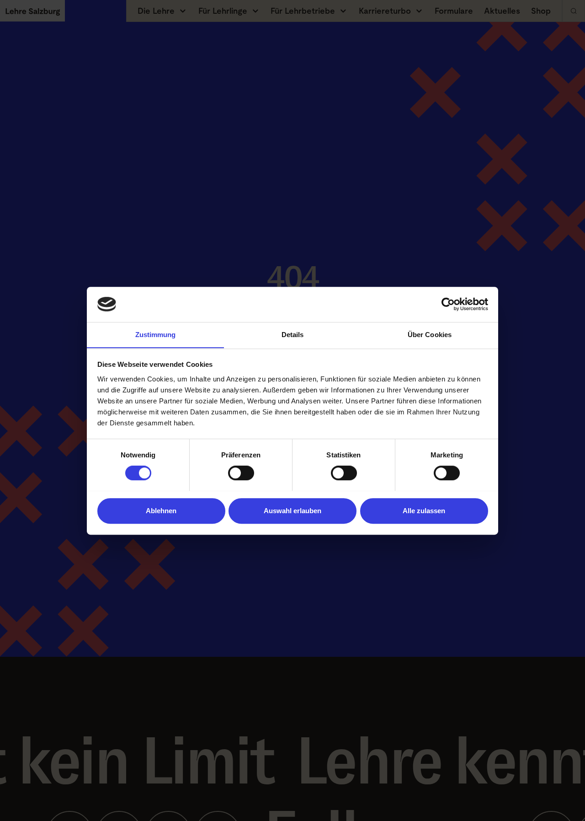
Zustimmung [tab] (155, 334)
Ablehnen (161, 510)
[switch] (241, 473)
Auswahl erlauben (292, 510)
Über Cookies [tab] (430, 334)
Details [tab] (293, 334)
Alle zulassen (424, 510)
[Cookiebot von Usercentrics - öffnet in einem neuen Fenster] (448, 304)
